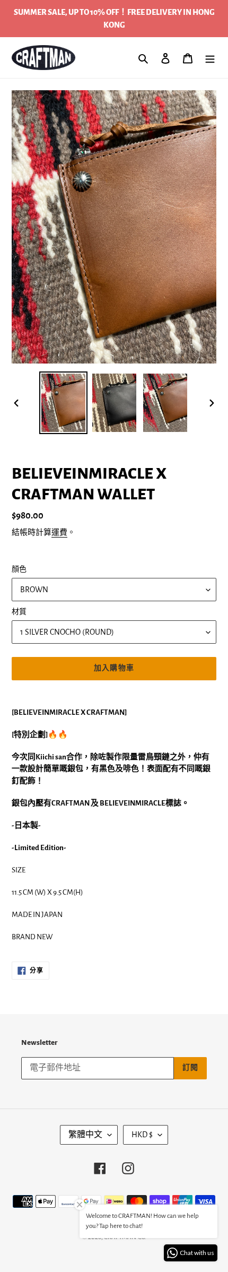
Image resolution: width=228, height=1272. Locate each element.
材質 (19, 612)
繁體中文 (85, 1134)
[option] (63, 403)
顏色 (19, 569)
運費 (59, 533)
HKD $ (142, 1134)
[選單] (210, 58)
